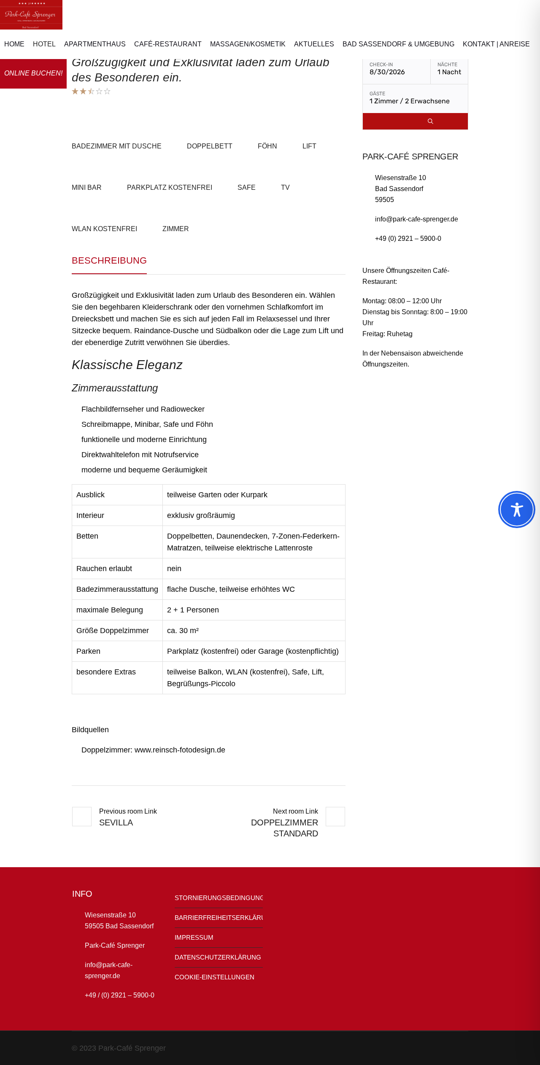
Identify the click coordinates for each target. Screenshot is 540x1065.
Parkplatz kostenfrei (169, 187)
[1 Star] (75, 91)
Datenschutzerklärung (218, 957)
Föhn (267, 146)
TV (285, 187)
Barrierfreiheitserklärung (219, 917)
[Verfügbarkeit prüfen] (430, 121)
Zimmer (175, 228)
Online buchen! (33, 73)
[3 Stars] (90, 91)
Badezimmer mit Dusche (117, 146)
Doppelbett (209, 146)
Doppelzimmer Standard (284, 828)
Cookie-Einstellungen (214, 977)
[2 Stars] (82, 91)
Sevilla (116, 822)
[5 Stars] (107, 91)
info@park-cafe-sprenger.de (416, 219)
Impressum (194, 937)
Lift (309, 146)
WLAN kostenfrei (104, 228)
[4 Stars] (98, 91)
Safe (247, 187)
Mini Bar (87, 187)
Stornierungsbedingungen (219, 897)
